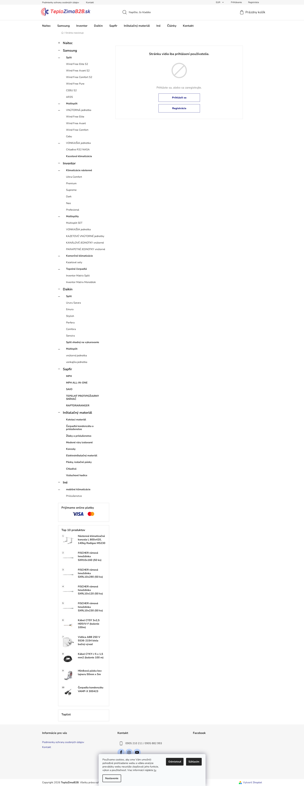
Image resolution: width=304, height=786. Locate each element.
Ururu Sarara (73, 303)
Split (69, 57)
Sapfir (67, 369)
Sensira (70, 335)
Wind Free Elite (75, 116)
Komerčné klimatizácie (79, 256)
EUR (218, 2)
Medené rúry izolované (79, 442)
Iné (65, 482)
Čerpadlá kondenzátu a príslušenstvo (80, 427)
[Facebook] (121, 752)
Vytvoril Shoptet (252, 782)
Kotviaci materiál (76, 419)
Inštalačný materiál (77, 412)
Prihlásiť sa (179, 97)
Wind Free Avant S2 (78, 70)
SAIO (69, 389)
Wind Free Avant (76, 123)
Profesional (72, 210)
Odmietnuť (174, 761)
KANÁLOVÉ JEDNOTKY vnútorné (85, 242)
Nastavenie (111, 778)
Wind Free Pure (75, 83)
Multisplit (71, 103)
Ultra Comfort (74, 177)
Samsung (70, 50)
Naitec (68, 43)
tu (155, 770)
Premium (71, 183)
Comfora (71, 329)
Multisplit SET (74, 223)
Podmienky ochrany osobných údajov (60, 2)
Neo (68, 203)
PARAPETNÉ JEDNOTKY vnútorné (85, 249)
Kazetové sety (74, 262)
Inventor (69, 163)
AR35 (69, 97)
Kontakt (90, 2)
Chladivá (71, 469)
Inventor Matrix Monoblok (81, 282)
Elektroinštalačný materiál (81, 455)
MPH (69, 376)
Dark (68, 196)
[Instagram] (129, 752)
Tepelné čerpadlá (76, 269)
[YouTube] (137, 752)
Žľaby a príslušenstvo (78, 436)
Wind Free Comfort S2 (79, 77)
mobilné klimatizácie (78, 489)
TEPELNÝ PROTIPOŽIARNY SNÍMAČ (82, 397)
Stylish (70, 316)
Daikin (67, 289)
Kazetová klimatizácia (79, 156)
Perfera (70, 322)
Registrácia (253, 2)
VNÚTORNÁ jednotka (78, 110)
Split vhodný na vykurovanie (82, 342)
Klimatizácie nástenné (79, 170)
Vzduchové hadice (76, 475)
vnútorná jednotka (76, 355)
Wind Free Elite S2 (77, 64)
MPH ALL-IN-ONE (77, 382)
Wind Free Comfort (77, 130)
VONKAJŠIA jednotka (78, 143)
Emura (69, 309)
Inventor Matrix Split (78, 275)
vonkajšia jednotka (76, 362)
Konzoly (70, 449)
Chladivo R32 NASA (78, 149)
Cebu (69, 136)
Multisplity (72, 216)
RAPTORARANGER (77, 405)
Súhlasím (193, 761)
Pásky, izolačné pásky (79, 462)
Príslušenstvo (74, 496)
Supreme (71, 190)
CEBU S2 (71, 90)
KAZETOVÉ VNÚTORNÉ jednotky (85, 236)
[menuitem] (46, 25)
